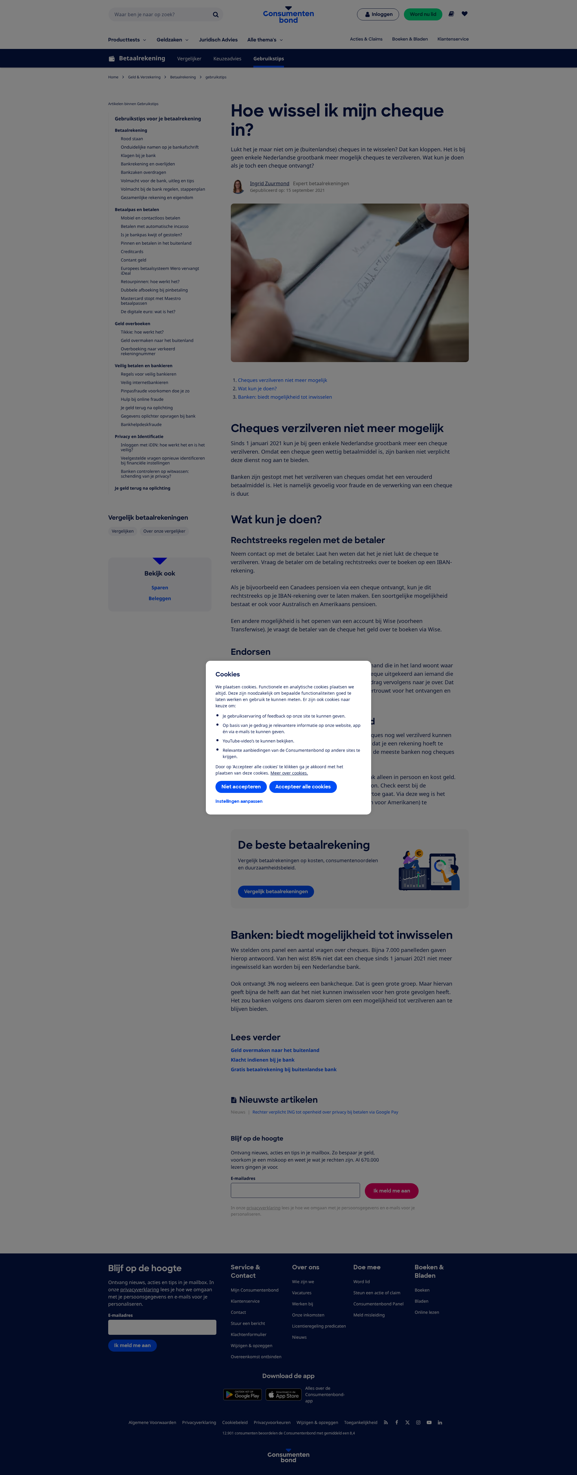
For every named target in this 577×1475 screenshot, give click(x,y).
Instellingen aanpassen (239, 801)
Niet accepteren (241, 787)
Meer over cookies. (289, 773)
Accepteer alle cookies (303, 787)
